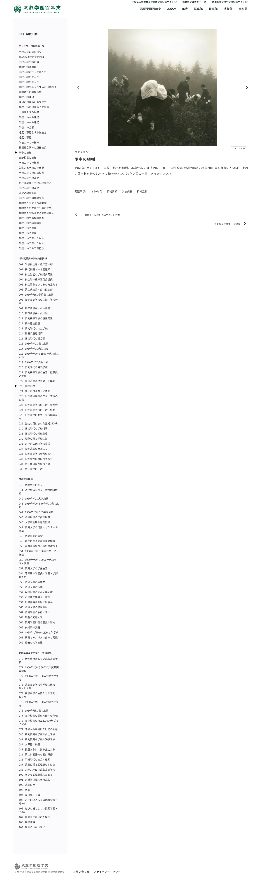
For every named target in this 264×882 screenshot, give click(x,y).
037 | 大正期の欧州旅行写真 (34, 463)
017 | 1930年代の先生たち (33, 348)
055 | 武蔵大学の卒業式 (32, 582)
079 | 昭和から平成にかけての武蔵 (38, 729)
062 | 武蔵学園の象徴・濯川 (34, 612)
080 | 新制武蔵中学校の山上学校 (37, 734)
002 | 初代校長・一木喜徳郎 (34, 269)
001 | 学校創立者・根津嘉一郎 (36, 264)
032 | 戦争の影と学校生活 (33, 438)
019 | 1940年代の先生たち (33, 362)
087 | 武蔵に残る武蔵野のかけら (37, 764)
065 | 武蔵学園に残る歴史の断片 (37, 622)
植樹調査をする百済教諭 (33, 203)
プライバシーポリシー (107, 871)
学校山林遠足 (26, 97)
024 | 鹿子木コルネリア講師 (34, 391)
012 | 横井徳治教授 (29, 323)
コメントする (238, 148)
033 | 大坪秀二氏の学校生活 (34, 443)
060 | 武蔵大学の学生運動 (33, 607)
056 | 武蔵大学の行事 (31, 587)
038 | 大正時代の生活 (31, 469)
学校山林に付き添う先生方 (34, 107)
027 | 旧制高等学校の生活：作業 (37, 409)
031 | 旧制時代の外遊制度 (33, 433)
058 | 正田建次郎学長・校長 (34, 597)
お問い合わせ (81, 871)
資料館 (243, 8)
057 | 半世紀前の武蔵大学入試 (36, 592)
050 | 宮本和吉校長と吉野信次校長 (38, 546)
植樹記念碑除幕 (27, 67)
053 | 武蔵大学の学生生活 (33, 568)
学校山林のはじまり (30, 51)
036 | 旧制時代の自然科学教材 (36, 458)
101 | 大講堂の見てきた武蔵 (34, 779)
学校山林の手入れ (29, 77)
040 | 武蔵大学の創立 (31, 485)
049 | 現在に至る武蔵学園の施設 (37, 541)
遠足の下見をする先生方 (33, 132)
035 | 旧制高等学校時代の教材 (36, 453)
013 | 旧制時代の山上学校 (33, 328)
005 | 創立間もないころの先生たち (38, 284)
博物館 (228, 8)
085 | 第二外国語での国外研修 (36, 754)
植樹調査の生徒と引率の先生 (35, 208)
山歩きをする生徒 (29, 112)
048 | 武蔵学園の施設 (31, 536)
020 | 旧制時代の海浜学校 (33, 367)
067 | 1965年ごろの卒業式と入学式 (38, 632)
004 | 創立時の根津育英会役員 (36, 279)
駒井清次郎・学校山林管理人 (35, 182)
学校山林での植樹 (29, 162)
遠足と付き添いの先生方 (33, 102)
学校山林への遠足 (29, 117)
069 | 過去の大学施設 (31, 642)
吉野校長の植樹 (27, 157)
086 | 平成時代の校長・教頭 (34, 759)
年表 (185, 8)
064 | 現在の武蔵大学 (31, 617)
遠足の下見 (25, 137)
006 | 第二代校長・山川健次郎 (36, 289)
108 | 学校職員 (27, 822)
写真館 (198, 8)
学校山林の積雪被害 (30, 223)
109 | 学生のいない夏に (32, 827)
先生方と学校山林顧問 (31, 167)
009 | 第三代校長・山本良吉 (34, 308)
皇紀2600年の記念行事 (32, 56)
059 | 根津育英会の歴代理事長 (36, 602)
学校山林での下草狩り (31, 248)
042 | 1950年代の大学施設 (33, 498)
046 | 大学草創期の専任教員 (34, 522)
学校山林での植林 (29, 142)
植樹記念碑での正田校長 (33, 147)
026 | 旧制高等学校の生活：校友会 (38, 404)
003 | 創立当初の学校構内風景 (36, 274)
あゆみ (171, 8)
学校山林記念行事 (29, 62)
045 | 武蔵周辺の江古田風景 (34, 517)
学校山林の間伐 (27, 228)
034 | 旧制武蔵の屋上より (33, 448)
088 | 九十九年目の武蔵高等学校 (37, 769)
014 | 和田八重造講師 (31, 333)
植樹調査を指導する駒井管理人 (36, 213)
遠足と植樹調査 (27, 193)
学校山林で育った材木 (31, 238)
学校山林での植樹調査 (31, 198)
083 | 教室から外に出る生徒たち (37, 749)
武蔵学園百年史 (150, 8)
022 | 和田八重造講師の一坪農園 (37, 381)
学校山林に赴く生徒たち (33, 72)
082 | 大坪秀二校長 (29, 744)
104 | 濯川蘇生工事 (29, 794)
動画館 (213, 8)
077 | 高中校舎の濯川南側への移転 (38, 715)
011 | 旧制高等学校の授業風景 (36, 318)
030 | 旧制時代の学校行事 (33, 428)
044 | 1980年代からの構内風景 (36, 512)
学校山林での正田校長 (31, 172)
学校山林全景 (26, 127)
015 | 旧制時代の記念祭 (32, 338)
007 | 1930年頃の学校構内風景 (36, 294)
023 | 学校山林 (28, 34)
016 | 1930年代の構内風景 (33, 343)
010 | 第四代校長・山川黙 (33, 313)
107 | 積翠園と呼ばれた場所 (34, 817)
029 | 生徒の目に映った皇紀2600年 (38, 423)
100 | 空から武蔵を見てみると (36, 774)
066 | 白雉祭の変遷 (29, 627)
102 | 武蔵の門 (27, 784)
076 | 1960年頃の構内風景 (33, 710)
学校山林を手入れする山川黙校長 (38, 87)
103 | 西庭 (24, 789)
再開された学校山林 (30, 92)
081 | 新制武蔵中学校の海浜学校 (37, 739)
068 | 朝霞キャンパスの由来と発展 (38, 637)
